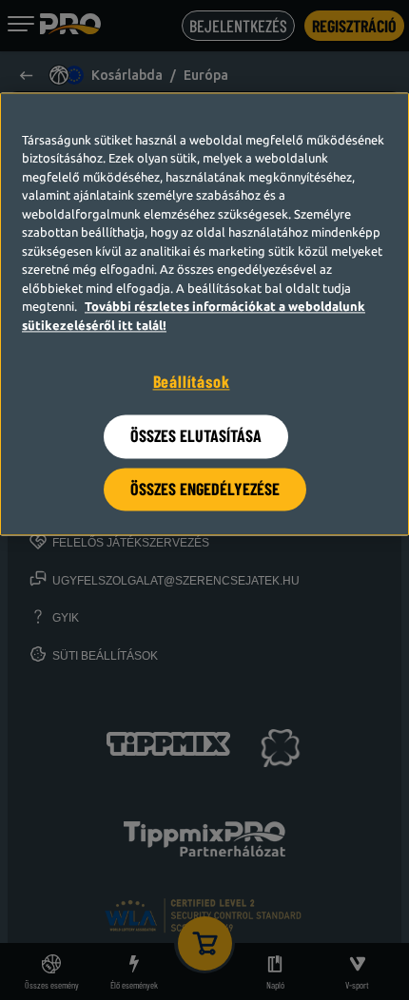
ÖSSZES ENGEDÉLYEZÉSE (205, 488)
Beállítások (191, 382)
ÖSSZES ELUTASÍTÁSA (196, 436)
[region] (204, 313)
